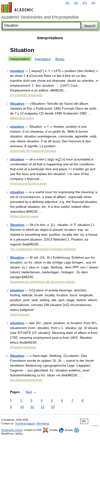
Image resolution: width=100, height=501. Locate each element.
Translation (42, 59)
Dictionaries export (11, 430)
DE (76, 3)
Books (59, 59)
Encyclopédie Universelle (26, 95)
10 (22, 407)
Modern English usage (24, 216)
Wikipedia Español (22, 118)
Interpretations (50, 38)
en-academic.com (18, 7)
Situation (17, 103)
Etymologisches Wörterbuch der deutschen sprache (42, 281)
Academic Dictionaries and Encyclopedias (40, 17)
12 (42, 407)
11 (32, 407)
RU (68, 3)
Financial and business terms (28, 183)
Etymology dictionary (23, 347)
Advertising (42, 423)
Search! (90, 26)
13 (53, 407)
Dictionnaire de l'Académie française (33, 151)
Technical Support (25, 423)
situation (17, 71)
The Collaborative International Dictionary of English (43, 249)
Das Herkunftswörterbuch (26, 380)
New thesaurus (19, 314)
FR (93, 3)
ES (85, 3)
